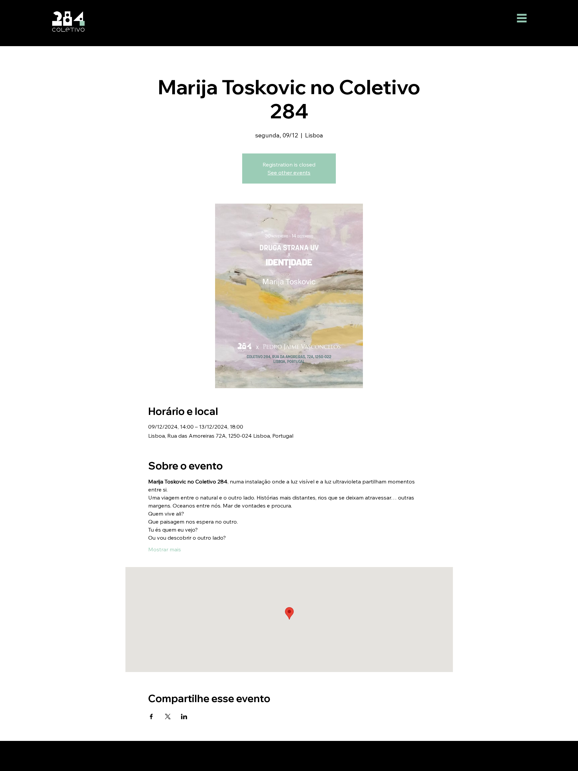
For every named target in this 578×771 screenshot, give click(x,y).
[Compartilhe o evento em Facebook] (151, 716)
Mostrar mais (164, 549)
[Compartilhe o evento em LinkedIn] (184, 716)
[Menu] (522, 18)
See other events (289, 172)
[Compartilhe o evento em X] (168, 716)
